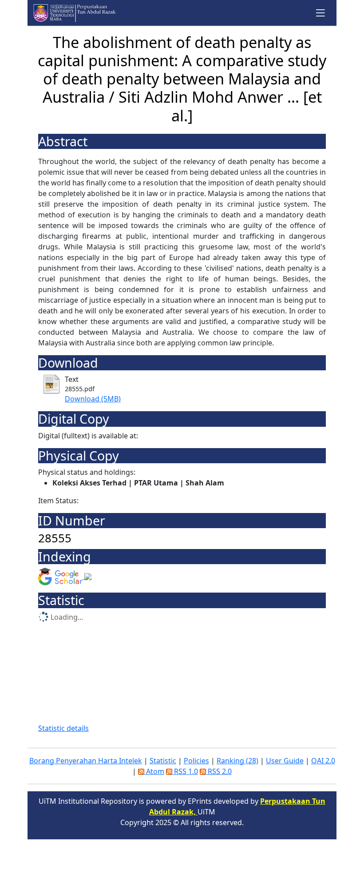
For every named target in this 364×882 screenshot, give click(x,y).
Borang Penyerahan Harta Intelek (85, 761)
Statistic (163, 761)
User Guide (285, 761)
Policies (196, 761)
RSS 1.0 (185, 771)
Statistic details (63, 728)
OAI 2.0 (323, 761)
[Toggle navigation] (320, 13)
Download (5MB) (93, 399)
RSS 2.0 (219, 771)
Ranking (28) (237, 761)
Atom (154, 771)
